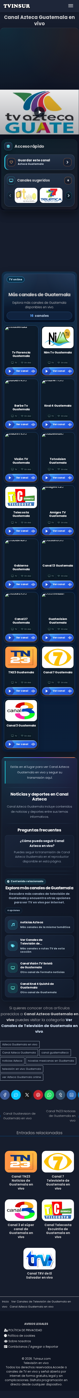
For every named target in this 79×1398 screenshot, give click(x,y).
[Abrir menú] (71, 6)
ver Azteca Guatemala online (21, 1077)
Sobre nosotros (19, 1341)
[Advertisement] (39, 59)
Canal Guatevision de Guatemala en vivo (19, 1115)
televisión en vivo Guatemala (21, 1069)
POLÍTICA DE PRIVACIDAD (25, 1330)
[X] (27, 1095)
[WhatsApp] (49, 1095)
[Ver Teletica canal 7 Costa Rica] (51, 195)
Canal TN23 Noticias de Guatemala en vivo (61, 1116)
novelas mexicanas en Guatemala (51, 1061)
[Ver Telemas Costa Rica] (26, 195)
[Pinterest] (38, 1095)
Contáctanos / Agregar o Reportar (32, 1347)
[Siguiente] (69, 195)
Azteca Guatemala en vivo (19, 1044)
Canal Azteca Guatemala (19, 1053)
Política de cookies (21, 1336)
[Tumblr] (60, 1095)
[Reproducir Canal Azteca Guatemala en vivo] (39, 112)
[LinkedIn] (71, 1095)
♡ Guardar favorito (39, 162)
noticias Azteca (12, 1061)
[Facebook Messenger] (16, 1095)
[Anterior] (10, 195)
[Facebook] (5, 1095)
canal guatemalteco (55, 1053)
